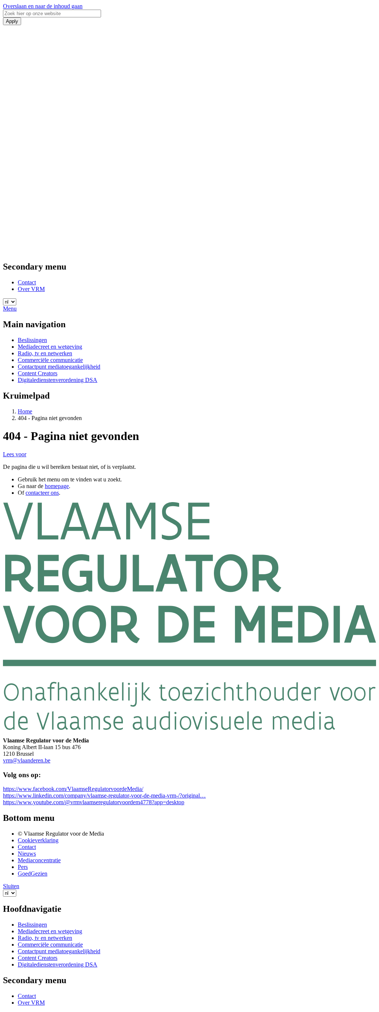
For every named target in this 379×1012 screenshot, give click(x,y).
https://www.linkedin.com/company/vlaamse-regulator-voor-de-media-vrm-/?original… (104, 795)
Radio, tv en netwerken (45, 353)
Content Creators (37, 373)
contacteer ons (42, 493)
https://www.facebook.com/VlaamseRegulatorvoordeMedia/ (73, 789)
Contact (27, 282)
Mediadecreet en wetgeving (50, 346)
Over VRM (31, 289)
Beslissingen (32, 340)
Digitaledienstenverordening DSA (57, 380)
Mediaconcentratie (39, 860)
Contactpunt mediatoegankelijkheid (59, 366)
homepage (57, 486)
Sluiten (11, 886)
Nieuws (27, 853)
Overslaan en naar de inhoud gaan (43, 6)
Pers (23, 867)
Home (25, 411)
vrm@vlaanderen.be (26, 760)
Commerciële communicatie (50, 360)
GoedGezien (32, 873)
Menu (10, 308)
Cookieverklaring (38, 840)
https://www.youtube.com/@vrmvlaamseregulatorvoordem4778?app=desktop (93, 802)
